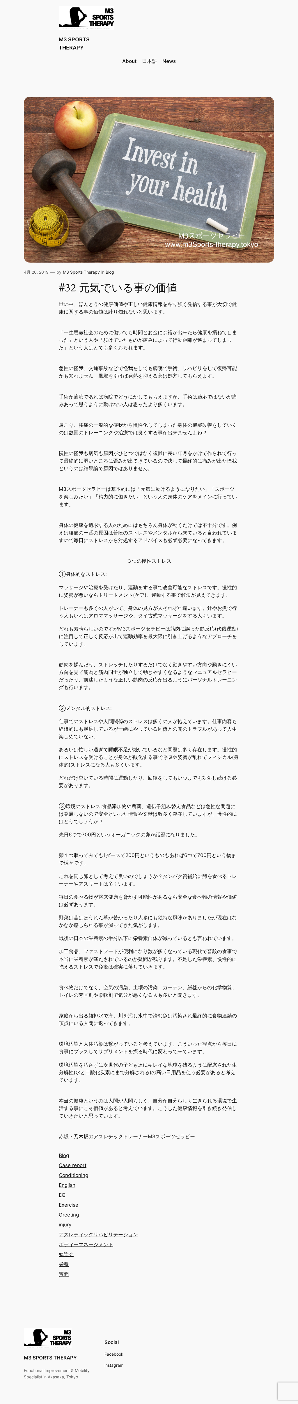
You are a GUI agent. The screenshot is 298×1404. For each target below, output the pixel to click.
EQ (62, 1195)
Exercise (68, 1205)
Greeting (69, 1215)
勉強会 (66, 1254)
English (67, 1185)
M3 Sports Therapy (81, 272)
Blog (110, 272)
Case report (72, 1165)
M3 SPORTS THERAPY (50, 1358)
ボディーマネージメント (86, 1244)
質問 (64, 1274)
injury (65, 1225)
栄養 (64, 1264)
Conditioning (73, 1175)
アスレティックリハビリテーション (98, 1234)
